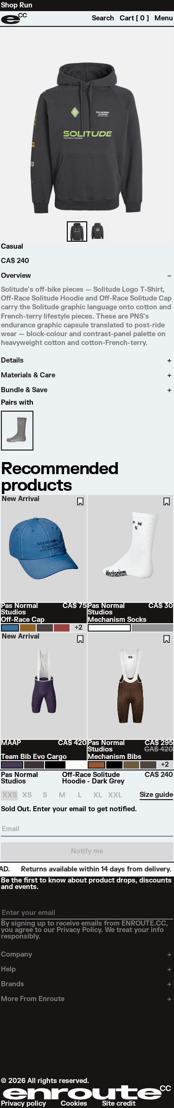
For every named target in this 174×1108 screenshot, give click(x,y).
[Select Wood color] (28, 628)
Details (12, 360)
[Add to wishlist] (80, 501)
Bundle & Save (24, 390)
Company (16, 954)
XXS (9, 795)
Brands (12, 984)
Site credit (118, 1104)
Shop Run (16, 5)
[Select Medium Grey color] (152, 628)
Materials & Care (28, 375)
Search (103, 18)
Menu (164, 18)
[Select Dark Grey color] (148, 765)
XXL (115, 795)
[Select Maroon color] (62, 628)
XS (27, 795)
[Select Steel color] (45, 628)
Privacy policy (23, 1104)
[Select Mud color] (131, 765)
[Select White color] (109, 628)
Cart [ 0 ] (134, 18)
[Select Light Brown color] (97, 765)
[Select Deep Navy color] (12, 765)
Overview (16, 276)
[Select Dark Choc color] (34, 765)
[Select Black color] (55, 765)
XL (97, 795)
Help (8, 969)
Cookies (74, 1104)
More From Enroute (32, 999)
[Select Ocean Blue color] (10, 628)
